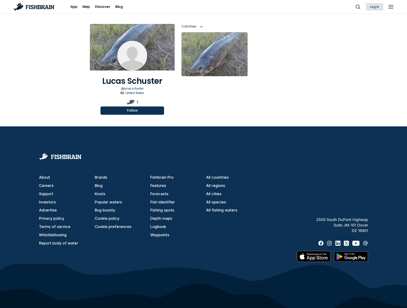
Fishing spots (162, 210)
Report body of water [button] (58, 243)
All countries (217, 177)
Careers (46, 185)
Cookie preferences (113, 226)
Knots (100, 194)
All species (216, 202)
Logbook (158, 226)
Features (158, 185)
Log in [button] (374, 7)
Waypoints (159, 235)
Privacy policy (51, 218)
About (44, 177)
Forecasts (159, 194)
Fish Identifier (162, 202)
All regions (215, 185)
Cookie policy (107, 218)
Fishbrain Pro (162, 177)
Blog (99, 185)
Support (46, 194)
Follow (132, 110)
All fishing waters (221, 210)
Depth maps (161, 218)
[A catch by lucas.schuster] (214, 54)
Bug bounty (105, 210)
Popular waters (108, 202)
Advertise (48, 210)
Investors (47, 202)
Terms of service (54, 226)
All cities (214, 194)
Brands (101, 177)
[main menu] (390, 6)
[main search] (358, 7)
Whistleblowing (53, 235)
